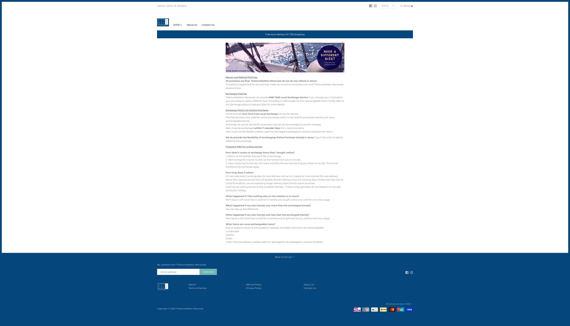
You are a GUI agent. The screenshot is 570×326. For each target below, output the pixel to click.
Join (169, 5)
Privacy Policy (253, 288)
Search (192, 284)
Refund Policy (253, 284)
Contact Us (310, 288)
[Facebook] (370, 6)
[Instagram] (375, 6)
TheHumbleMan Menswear (190, 308)
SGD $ (385, 5)
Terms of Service (197, 288)
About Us (309, 284)
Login (161, 5)
